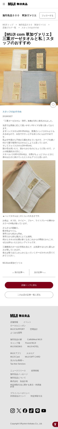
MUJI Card (15, 357)
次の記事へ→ (40, 272)
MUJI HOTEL (33, 346)
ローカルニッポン (18, 326)
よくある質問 (16, 333)
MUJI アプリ (15, 353)
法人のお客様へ (17, 360)
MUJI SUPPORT (17, 329)
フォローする (47, 15)
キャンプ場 (15, 343)
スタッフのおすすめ (12, 111)
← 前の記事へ (18, 272)
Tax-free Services (17, 364)
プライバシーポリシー (20, 393)
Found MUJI (30, 343)
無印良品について (18, 378)
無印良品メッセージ (19, 374)
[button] (4, 4)
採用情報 (35, 371)
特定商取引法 (36, 396)
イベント (27, 322)
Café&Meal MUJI (34, 339)
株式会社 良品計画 (19, 381)
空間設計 (34, 329)
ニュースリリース (18, 371)
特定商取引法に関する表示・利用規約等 (25, 386)
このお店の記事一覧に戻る (29, 295)
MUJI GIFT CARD (32, 357)
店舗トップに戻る (29, 285)
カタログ (30, 353)
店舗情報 (14, 322)
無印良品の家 (16, 339)
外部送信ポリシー (18, 396)
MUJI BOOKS (16, 346)
